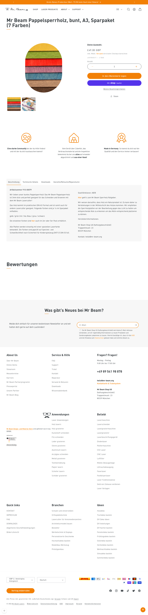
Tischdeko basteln (104, 515)
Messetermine (12, 373)
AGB (133, 335)
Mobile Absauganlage (106, 462)
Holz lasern (56, 424)
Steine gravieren (58, 445)
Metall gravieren (58, 458)
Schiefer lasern (58, 471)
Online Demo (12, 365)
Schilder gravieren (59, 475)
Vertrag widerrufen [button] (20, 590)
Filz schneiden (58, 437)
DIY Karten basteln (104, 528)
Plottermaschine (104, 445)
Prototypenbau (58, 549)
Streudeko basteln (104, 553)
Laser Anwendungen (60, 420)
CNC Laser (101, 454)
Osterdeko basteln (104, 540)
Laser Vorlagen (103, 488)
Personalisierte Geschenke (63, 536)
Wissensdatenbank (59, 390)
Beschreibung (13, 182)
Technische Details (30, 182)
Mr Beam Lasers (18, 604)
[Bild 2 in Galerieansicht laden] (29, 104)
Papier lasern (57, 467)
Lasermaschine (103, 420)
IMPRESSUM (12, 515)
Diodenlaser (102, 441)
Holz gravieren (58, 428)
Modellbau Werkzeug (60, 545)
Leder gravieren (58, 441)
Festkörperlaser (103, 475)
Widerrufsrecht (13, 532)
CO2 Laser (101, 450)
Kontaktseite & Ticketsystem (109, 383)
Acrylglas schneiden (60, 454)
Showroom (11, 369)
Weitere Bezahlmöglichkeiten (114, 89)
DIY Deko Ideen (103, 519)
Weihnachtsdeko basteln (107, 549)
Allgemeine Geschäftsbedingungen (21, 528)
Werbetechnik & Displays (62, 532)
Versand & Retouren (60, 382)
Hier (80, 197)
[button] (65, 9)
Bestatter (56, 528)
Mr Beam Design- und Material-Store (20, 429)
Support (55, 365)
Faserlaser (101, 471)
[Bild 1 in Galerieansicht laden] (14, 104)
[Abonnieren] (136, 325)
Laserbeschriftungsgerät (107, 437)
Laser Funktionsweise (106, 480)
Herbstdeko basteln (105, 545)
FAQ (53, 360)
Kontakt (55, 373)
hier (33, 220)
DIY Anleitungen (103, 523)
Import (76, 599)
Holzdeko (101, 510)
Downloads (45, 182)
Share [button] (115, 96)
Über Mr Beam (13, 360)
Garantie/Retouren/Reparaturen (66, 182)
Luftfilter (100, 458)
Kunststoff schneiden (60, 433)
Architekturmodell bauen (62, 523)
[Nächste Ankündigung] (134, 2)
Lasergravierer (103, 433)
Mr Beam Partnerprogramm (18, 382)
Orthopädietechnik (59, 515)
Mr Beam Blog (12, 395)
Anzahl (90, 61)
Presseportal (12, 386)
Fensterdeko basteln (105, 532)
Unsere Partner (13, 390)
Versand (99, 54)
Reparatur (56, 377)
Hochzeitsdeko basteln (61, 540)
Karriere (10, 377)
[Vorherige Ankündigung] (13, 2)
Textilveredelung (58, 462)
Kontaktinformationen (93, 604)
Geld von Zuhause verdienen (108, 484)
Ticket (54, 369)
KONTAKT (10, 510)
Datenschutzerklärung (49, 604)
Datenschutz (99, 338)
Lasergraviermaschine (106, 428)
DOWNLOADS (12, 523)
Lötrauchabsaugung (105, 467)
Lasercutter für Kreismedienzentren (66, 519)
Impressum (69, 604)
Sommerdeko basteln (106, 557)
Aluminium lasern (59, 450)
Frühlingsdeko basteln (106, 536)
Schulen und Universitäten (62, 510)
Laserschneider (103, 424)
